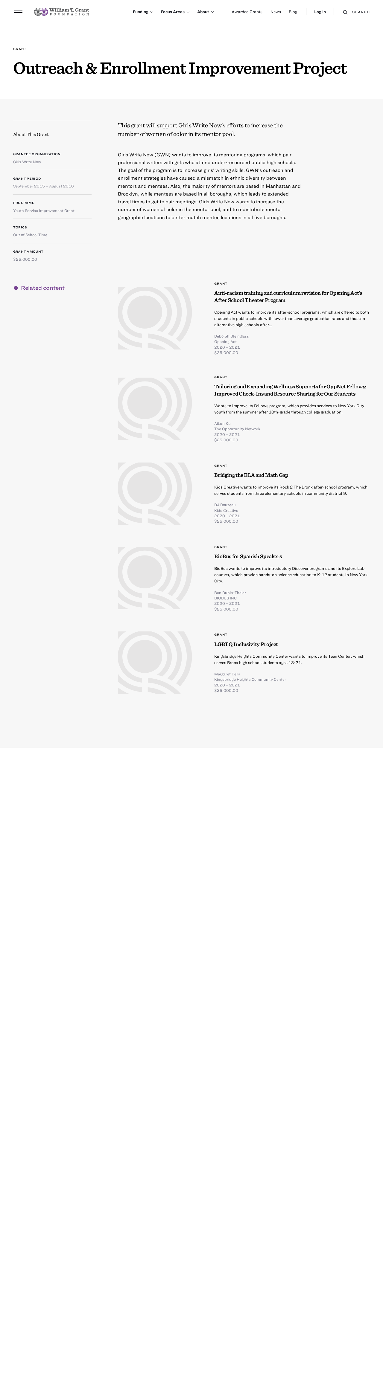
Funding (140, 11)
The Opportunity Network (237, 428)
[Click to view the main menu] (18, 12)
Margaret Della (227, 673)
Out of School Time (30, 234)
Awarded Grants (247, 11)
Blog (293, 11)
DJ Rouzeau (225, 504)
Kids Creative (226, 510)
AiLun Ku (222, 423)
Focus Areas (173, 11)
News (275, 11)
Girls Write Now (27, 161)
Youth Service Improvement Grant (44, 210)
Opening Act (225, 341)
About (203, 11)
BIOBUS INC (225, 598)
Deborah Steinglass (231, 336)
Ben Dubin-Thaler (230, 592)
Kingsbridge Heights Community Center (250, 679)
